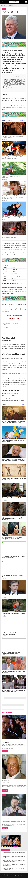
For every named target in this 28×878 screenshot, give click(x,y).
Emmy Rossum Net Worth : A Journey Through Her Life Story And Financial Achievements (14, 857)
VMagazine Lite (14, 876)
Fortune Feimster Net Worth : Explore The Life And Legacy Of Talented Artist (13, 869)
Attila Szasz (4, 819)
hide (17, 76)
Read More (5, 750)
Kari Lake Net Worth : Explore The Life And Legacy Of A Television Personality (14, 865)
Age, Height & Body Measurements (10, 88)
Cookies (16, 874)
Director (4, 715)
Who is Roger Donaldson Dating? (9, 89)
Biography (5, 86)
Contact (9, 874)
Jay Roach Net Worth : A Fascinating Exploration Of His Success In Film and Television (14, 861)
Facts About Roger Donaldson (9, 90)
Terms (12, 874)
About (5, 874)
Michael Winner (5, 782)
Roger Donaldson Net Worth (8, 87)
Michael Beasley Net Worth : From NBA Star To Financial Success (14, 853)
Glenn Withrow (5, 742)
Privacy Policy (21, 874)
